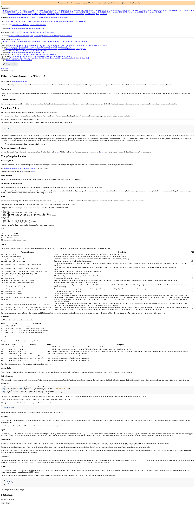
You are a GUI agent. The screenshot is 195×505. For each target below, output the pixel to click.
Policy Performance (62, 14)
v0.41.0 (191, 10)
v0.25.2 (82, 12)
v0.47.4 (159, 10)
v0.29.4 (61, 12)
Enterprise (84, 41)
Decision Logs (40, 32)
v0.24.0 (87, 12)
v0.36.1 (24, 12)
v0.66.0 (59, 10)
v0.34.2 (34, 12)
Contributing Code (40, 36)
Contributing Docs (27, 36)
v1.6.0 (5, 10)
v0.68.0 (48, 10)
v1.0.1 (33, 10)
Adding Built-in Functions (63, 36)
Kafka (27, 25)
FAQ (68, 41)
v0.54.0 (122, 10)
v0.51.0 (138, 10)
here (33, 171)
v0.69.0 (43, 10)
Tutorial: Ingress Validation (52, 17)
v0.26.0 (77, 12)
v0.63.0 (75, 10)
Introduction (12, 14)
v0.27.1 (71, 12)
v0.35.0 (29, 12)
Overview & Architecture (17, 17)
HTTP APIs (21, 25)
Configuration (12, 28)
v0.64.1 (69, 10)
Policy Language (29, 14)
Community (17, 60)
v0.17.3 (124, 12)
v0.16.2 (130, 12)
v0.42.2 (186, 10)
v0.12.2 (151, 12)
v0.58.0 (101, 10)
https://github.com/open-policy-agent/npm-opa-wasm (20, 168)
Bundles (32, 32)
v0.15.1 (135, 12)
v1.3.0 (20, 10)
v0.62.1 (80, 10)
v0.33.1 (40, 12)
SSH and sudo (34, 25)
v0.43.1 (180, 10)
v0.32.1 (45, 12)
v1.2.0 (24, 10)
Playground (4, 68)
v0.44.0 (175, 10)
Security (36, 28)
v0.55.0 (117, 10)
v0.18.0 (119, 12)
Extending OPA (94, 14)
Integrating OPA (83, 14)
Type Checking (6, 41)
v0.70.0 (38, 10)
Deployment (21, 28)
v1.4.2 (15, 10)
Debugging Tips (66, 17)
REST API (103, 14)
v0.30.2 (56, 12)
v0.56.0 (112, 10)
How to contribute (15, 36)
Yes (3, 503)
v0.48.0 (154, 10)
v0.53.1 (128, 10)
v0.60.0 (91, 10)
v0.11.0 (156, 12)
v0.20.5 (108, 12)
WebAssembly (15, 39)
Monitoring (29, 28)
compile (102, 152)
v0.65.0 (64, 10)
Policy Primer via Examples (34, 17)
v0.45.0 (170, 10)
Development (50, 36)
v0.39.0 (8, 12)
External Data (73, 14)
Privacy (41, 28)
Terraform (42, 25)
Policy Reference (40, 14)
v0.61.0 (85, 10)
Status (47, 32)
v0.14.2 (140, 12)
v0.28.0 (66, 12)
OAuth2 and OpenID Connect (21, 41)
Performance (71, 21)
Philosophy (20, 14)
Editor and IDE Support (38, 41)
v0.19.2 (114, 12)
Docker (14, 25)
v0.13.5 (145, 12)
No (8, 503)
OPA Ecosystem (75, 41)
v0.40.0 (3, 12)
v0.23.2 (93, 12)
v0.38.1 (13, 12)
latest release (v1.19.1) (115, 3)
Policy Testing (51, 14)
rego (58, 152)
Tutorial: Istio (62, 21)
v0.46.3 (164, 10)
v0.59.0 (96, 10)
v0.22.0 (98, 12)
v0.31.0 (50, 12)
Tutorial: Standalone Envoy (49, 21)
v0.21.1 (103, 12)
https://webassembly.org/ (19, 81)
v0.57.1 (106, 10)
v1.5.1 (11, 10)
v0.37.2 (19, 12)
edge (160, 12)
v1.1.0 (29, 10)
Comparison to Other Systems (56, 41)
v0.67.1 (54, 10)
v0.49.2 (149, 10)
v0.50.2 (143, 10)
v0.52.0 (133, 10)
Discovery (52, 32)
